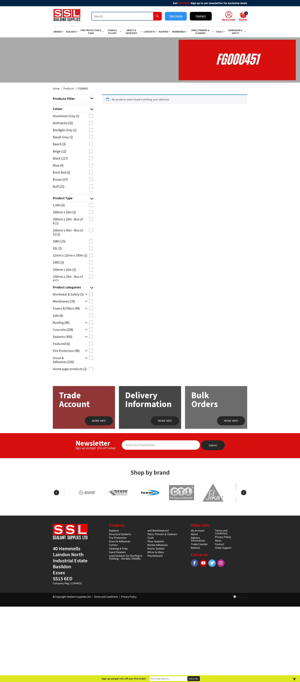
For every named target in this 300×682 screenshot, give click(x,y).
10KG (59, 241)
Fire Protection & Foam (91, 32)
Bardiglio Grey (65, 130)
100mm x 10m (64, 212)
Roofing (163, 31)
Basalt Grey (63, 137)
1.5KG (59, 205)
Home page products (70, 369)
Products (68, 88)
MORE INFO (99, 420)
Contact (201, 16)
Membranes (178, 31)
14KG (58, 262)
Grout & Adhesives (131, 32)
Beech (59, 144)
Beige (59, 151)
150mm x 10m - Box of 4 (68, 278)
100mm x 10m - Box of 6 (68, 221)
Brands (58, 31)
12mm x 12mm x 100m (70, 255)
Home (56, 88)
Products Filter (64, 99)
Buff (59, 186)
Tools (219, 31)
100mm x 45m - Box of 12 (68, 232)
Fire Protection (66, 351)
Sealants (71, 31)
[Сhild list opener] (86, 294)
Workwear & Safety (235, 32)
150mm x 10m (64, 270)
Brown (60, 179)
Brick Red (61, 172)
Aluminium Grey (66, 116)
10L (57, 248)
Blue (58, 165)
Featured (61, 344)
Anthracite (63, 123)
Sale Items (175, 16)
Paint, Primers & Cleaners (200, 32)
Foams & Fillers (112, 32)
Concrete (149, 31)
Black (60, 158)
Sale (58, 316)
